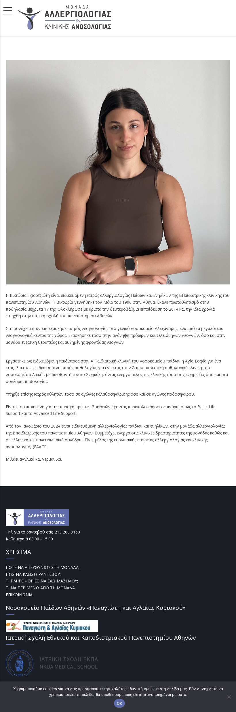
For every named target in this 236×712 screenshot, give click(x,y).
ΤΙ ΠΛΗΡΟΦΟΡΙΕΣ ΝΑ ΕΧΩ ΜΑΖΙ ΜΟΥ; (42, 581)
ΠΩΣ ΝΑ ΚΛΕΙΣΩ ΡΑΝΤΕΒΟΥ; (33, 574)
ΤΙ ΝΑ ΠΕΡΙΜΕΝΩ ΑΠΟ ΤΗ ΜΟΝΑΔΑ (40, 588)
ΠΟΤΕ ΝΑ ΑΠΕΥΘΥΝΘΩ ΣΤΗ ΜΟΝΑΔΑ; (42, 567)
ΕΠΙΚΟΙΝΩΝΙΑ (19, 594)
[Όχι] (229, 697)
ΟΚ (119, 703)
